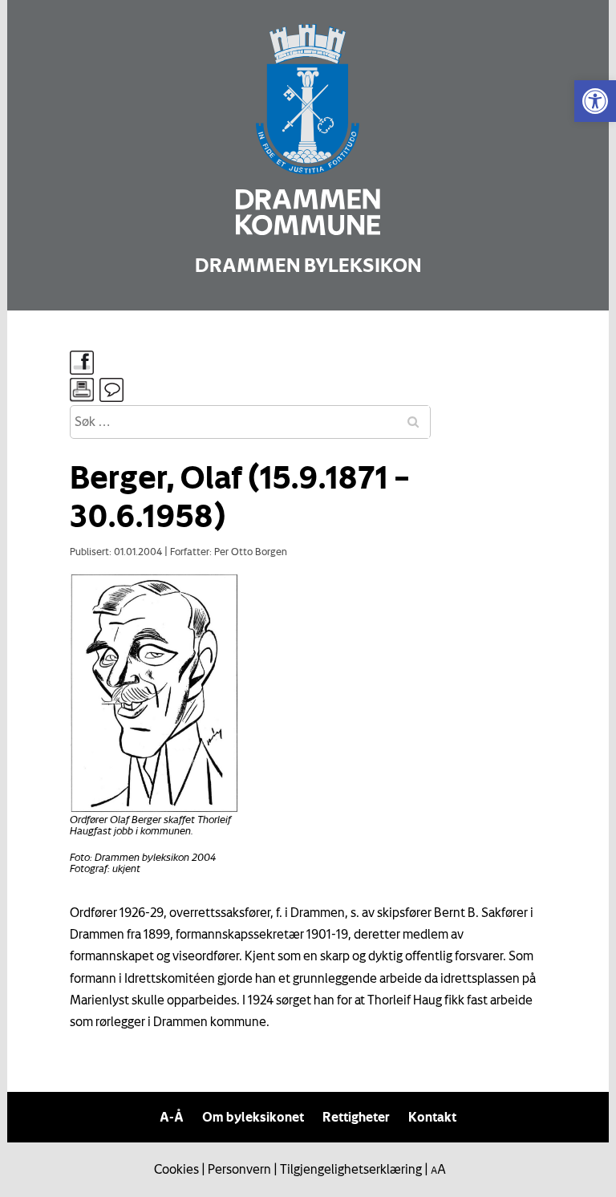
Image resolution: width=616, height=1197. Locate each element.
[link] (595, 101)
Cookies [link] (176, 1169)
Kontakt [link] (432, 1117)
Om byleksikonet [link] (253, 1117)
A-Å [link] (172, 1117)
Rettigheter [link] (356, 1117)
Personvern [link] (239, 1169)
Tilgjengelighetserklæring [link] (351, 1169)
